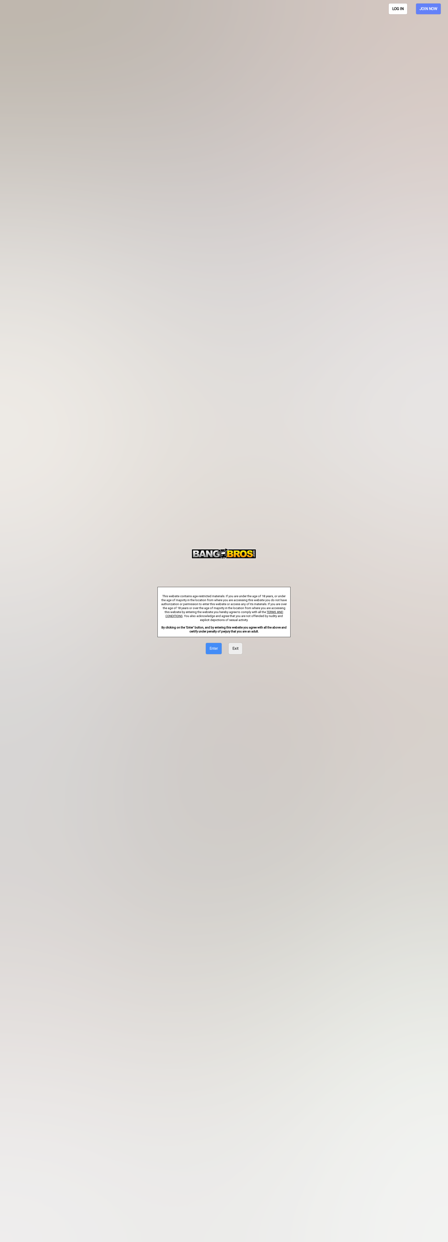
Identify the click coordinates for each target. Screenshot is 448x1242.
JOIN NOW (428, 9)
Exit (235, 648)
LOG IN (398, 9)
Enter (214, 648)
